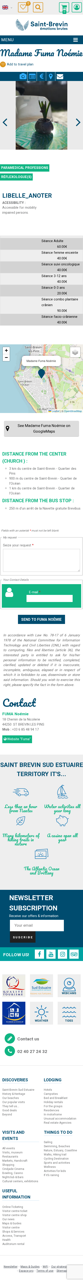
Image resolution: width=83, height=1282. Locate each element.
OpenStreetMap (73, 411)
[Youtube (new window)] (51, 954)
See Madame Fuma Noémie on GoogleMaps (44, 428)
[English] (7, 7)
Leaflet (55, 411)
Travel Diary (27, 4)
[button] (64, 7)
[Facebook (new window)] (39, 954)
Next (76, 114)
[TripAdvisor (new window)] (74, 954)
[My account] (76, 7)
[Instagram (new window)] (62, 954)
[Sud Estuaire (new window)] (41, 985)
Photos (22, 74)
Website (19, 739)
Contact (60, 74)
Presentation (32, 74)
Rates (41, 74)
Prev (5, 114)
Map (50, 74)
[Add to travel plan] (3, 64)
